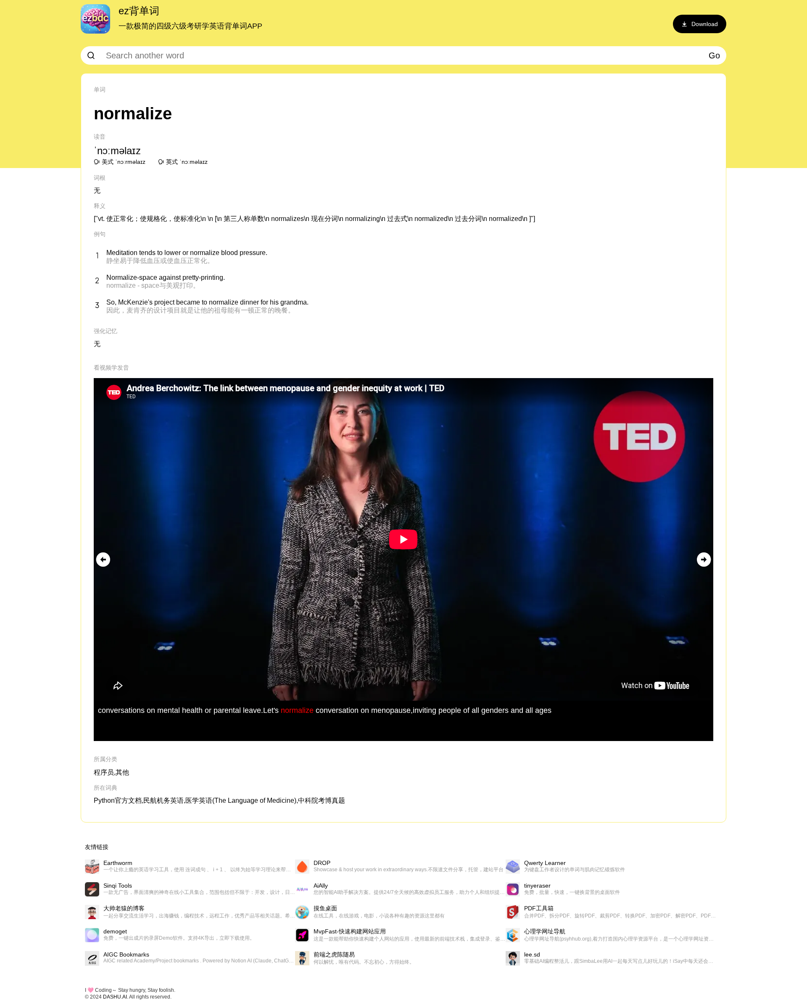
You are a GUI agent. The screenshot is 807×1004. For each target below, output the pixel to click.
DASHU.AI (115, 997)
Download (704, 24)
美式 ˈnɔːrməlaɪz (123, 161)
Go (714, 55)
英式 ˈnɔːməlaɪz (187, 161)
